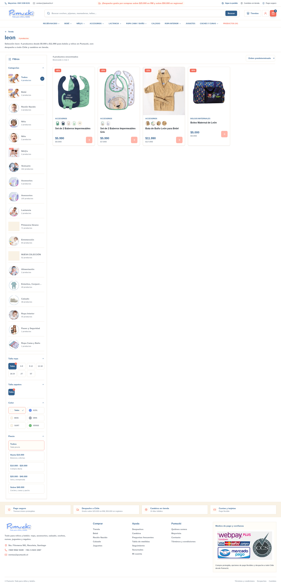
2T (22, 374)
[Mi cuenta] (265, 13)
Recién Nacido (50, 24)
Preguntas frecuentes (143, 537)
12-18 (40, 366)
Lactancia (114, 24)
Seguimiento (138, 545)
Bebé (66, 24)
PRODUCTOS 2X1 (230, 24)
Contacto (176, 537)
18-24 (12, 374)
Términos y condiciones (183, 541)
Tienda (11, 32)
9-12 (31, 366)
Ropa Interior (172, 24)
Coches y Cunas (208, 24)
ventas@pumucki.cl (44, 3)
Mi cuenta (137, 554)
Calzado (155, 24)
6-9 (21, 366)
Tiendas (255, 13)
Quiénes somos (179, 529)
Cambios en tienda (251, 3)
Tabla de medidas (141, 541)
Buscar (231, 13)
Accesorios (96, 24)
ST (31, 374)
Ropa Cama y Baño (135, 24)
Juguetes (190, 24)
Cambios (136, 533)
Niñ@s (80, 24)
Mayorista (176, 533)
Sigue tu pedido (231, 3)
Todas (12, 366)
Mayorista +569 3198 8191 (19, 3)
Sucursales (137, 550)
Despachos (137, 529)
